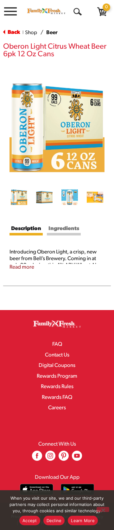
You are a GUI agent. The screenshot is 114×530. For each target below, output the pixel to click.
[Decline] (103, 509)
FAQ (57, 344)
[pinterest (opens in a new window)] (64, 458)
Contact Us (57, 355)
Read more (22, 267)
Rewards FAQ (57, 397)
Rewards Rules (57, 386)
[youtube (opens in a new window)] (77, 458)
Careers (57, 408)
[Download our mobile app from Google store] (77, 489)
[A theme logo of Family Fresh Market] (46, 11)
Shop (31, 32)
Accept (29, 520)
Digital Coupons (57, 365)
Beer (52, 32)
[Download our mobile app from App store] (36, 489)
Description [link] (26, 228)
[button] (19, 197)
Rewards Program (57, 376)
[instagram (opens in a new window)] (50, 458)
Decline (54, 520)
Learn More (83, 520)
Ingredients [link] (63, 228)
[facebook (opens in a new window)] (37, 458)
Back (13, 32)
